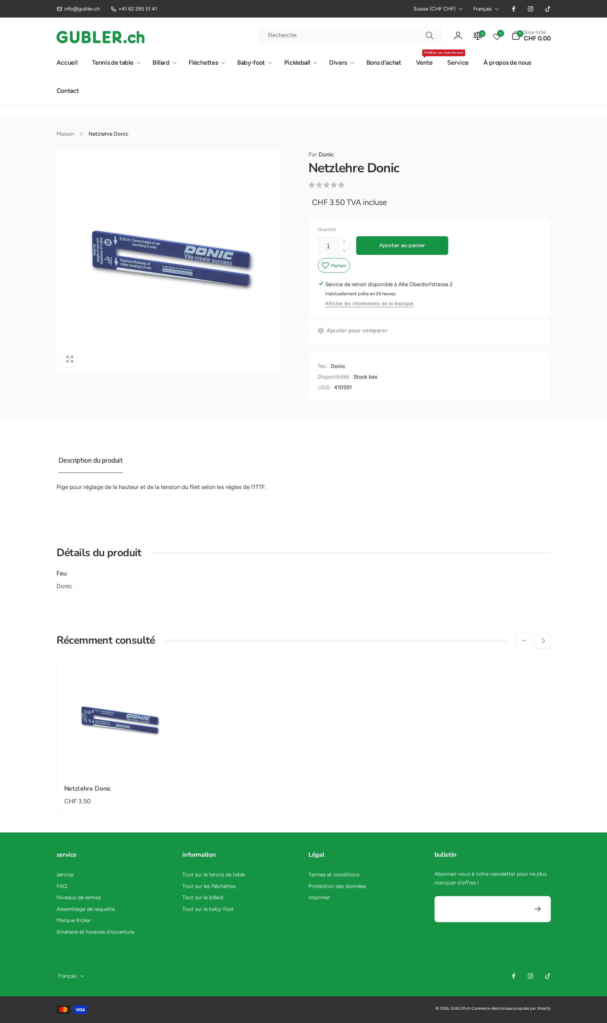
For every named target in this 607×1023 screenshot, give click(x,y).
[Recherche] (429, 35)
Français (482, 9)
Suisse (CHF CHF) (434, 9)
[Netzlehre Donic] (118, 761)
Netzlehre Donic (87, 789)
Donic (321, 154)
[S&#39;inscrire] (538, 909)
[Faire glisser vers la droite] (542, 640)
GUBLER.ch (460, 1008)
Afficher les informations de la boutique (369, 303)
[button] (531, 35)
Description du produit (90, 460)
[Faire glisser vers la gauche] (523, 640)
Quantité (327, 229)
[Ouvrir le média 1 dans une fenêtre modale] (168, 261)
